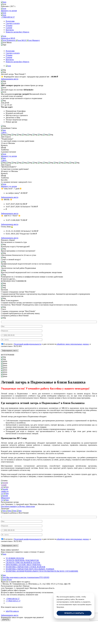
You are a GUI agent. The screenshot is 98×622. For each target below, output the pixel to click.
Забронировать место (9, 79)
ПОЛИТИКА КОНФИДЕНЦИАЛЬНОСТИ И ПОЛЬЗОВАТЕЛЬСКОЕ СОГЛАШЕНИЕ (42, 571)
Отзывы (9, 25)
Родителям (10, 21)
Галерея (9, 28)
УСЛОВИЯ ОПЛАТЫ (15, 558)
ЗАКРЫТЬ (5, 620)
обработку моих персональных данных (72, 344)
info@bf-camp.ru (12, 611)
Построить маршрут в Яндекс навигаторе (18, 506)
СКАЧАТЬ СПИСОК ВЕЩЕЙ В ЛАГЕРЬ (23, 562)
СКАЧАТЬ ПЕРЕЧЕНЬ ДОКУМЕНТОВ (22, 560)
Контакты (10, 30)
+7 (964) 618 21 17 (13, 601)
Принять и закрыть (74, 613)
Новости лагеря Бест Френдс (17, 32)
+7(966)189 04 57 (12, 599)
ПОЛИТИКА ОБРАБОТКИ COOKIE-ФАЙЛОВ (25, 567)
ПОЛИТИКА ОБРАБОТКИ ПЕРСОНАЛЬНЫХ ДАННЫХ (30, 569)
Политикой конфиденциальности (27, 344)
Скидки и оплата (13, 23)
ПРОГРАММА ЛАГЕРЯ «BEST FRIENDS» (23, 565)
